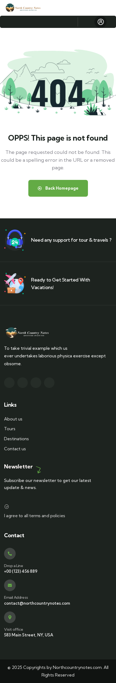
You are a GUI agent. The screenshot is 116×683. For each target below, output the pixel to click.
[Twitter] (9, 382)
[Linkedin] (49, 382)
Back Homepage (62, 188)
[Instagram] (35, 382)
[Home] (23, 7)
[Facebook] (22, 382)
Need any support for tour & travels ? (71, 240)
